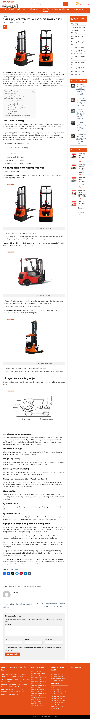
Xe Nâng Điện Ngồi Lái (78, 63)
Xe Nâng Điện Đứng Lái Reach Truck (78, 52)
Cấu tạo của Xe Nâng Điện (13, 98)
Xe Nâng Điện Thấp (78, 68)
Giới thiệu (21, 9)
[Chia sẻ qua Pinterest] (21, 573)
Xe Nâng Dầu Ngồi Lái (77, 43)
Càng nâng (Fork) (13, 104)
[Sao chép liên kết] (29, 573)
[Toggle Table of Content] (32, 91)
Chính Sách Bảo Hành (61, 9)
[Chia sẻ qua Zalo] (8, 573)
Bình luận (8, 624)
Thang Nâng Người (78, 27)
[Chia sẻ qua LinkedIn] (25, 573)
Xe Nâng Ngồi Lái (56, 694)
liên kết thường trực (35, 586)
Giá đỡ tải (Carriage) (13, 102)
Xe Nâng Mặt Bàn (77, 71)
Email (27, 639)
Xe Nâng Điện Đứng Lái (58, 692)
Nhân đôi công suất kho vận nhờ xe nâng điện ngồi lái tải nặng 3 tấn (81, 114)
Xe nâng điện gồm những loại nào (16, 96)
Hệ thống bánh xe (13, 113)
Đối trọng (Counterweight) (15, 106)
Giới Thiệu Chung (10, 94)
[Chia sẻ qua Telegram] (17, 573)
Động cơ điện (12, 109)
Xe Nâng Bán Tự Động (77, 37)
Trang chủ (9, 9)
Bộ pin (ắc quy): (12, 111)
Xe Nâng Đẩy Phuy (77, 47)
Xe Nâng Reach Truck (58, 702)
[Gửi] (65, 4)
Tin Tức (45, 9)
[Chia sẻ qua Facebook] (4, 573)
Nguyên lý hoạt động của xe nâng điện (17, 115)
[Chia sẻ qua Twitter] (12, 573)
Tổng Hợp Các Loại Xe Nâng (78, 32)
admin (22, 22)
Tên (6, 639)
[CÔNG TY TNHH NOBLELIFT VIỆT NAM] (10, 4)
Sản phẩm (34, 9)
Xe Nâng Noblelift (56, 688)
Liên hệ (45, 11)
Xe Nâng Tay (75, 75)
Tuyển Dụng (78, 9)
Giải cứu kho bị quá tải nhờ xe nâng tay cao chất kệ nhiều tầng (81, 102)
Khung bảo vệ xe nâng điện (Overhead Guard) (21, 107)
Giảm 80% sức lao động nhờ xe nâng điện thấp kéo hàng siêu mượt (81, 139)
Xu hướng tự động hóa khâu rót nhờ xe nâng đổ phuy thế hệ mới (81, 126)
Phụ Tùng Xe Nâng (78, 24)
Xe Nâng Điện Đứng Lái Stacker (78, 58)
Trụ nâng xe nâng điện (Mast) (16, 100)
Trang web (48, 639)
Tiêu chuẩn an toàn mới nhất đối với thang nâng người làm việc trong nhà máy (80, 90)
